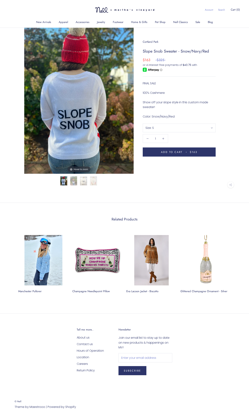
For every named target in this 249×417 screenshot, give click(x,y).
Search (221, 9)
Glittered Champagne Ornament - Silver (203, 291)
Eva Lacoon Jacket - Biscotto (142, 291)
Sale (197, 22)
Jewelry (101, 22)
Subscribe (132, 370)
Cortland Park (150, 42)
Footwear (118, 22)
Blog (210, 22)
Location (83, 357)
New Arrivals (43, 22)
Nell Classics (180, 22)
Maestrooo (37, 407)
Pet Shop (160, 22)
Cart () (235, 10)
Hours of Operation (90, 351)
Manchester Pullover (30, 291)
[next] (238, 263)
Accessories (82, 22)
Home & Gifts (139, 22)
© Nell (18, 401)
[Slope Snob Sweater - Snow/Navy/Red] (64, 180)
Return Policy (86, 370)
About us (83, 337)
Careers (82, 364)
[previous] (11, 263)
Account (209, 9)
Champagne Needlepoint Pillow (91, 291)
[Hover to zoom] (79, 100)
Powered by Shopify (62, 407)
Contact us (85, 344)
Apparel (63, 22)
